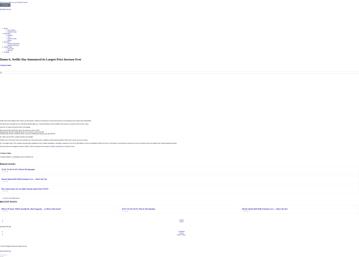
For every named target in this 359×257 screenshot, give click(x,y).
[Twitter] (17, 14)
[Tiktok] (22, 14)
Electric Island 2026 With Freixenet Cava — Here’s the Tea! (24, 179)
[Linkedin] (12, 14)
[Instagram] (2, 14)
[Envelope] (2, 21)
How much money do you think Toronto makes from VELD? (25, 189)
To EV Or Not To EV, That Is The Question (18, 169)
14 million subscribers (55, 146)
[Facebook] (7, 241)
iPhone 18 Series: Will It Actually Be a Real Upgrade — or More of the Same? (31, 209)
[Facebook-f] (7, 14)
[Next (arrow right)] (2, 256)
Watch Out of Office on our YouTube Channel (13, 2)
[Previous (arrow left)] (0, 256)
